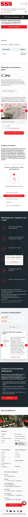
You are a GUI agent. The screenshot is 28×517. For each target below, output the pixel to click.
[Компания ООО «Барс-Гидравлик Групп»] (6, 342)
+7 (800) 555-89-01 (7, 12)
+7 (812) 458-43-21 (10, 485)
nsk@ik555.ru (19, 495)
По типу (17, 452)
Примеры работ (19, 460)
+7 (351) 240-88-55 (10, 491)
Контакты (17, 466)
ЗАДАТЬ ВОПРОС (14, 262)
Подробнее (9, 397)
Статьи (2, 442)
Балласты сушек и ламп (14, 128)
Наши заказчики (18, 434)
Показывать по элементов (10, 44)
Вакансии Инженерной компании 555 (21, 443)
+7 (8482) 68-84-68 (10, 499)
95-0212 (5, 53)
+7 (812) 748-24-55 (9, 486)
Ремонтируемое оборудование (12, 17)
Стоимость (3, 456)
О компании (3, 434)
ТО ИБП (2, 461)
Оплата (2, 454)
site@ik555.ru (19, 480)
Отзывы (2, 436)
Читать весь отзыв (15, 357)
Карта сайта (17, 440)
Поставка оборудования (20, 436)
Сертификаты (4, 466)
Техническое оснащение (6, 438)
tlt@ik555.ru (19, 499)
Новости (3, 440)
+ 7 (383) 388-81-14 (10, 495)
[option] (14, 116)
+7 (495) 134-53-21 (10, 480)
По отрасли (17, 456)
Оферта (3, 459)
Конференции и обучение (20, 438)
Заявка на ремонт (14, 504)
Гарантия (3, 452)
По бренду (17, 454)
